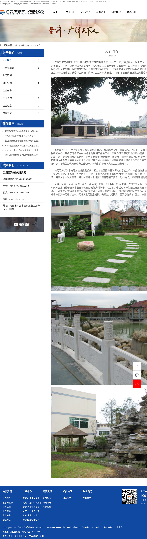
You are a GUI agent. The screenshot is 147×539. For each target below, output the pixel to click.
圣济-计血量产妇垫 (31, 511)
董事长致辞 (8, 68)
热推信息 (7, 532)
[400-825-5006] (137, 366)
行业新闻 (47, 507)
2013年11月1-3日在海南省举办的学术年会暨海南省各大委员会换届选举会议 (23, 150)
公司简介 (7, 60)
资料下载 (7, 113)
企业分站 (16, 532)
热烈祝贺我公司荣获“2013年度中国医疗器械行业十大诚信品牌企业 (23, 141)
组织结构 (7, 83)
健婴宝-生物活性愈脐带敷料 (32, 520)
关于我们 (70, 12)
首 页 (17, 45)
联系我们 (131, 12)
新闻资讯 (101, 12)
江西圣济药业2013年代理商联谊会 (19, 136)
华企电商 (119, 527)
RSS (33, 532)
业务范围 (7, 75)
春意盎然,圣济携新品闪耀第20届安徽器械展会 (23, 131)
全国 (42, 536)
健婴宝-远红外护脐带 (32, 502)
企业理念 (7, 105)
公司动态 (47, 498)
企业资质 (7, 98)
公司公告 (47, 502)
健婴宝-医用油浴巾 (31, 498)
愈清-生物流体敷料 (31, 515)
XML (39, 532)
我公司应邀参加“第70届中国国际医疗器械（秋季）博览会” (23, 155)
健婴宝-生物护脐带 (31, 507)
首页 (55, 12)
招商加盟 (116, 12)
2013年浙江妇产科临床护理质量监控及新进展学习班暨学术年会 (23, 145)
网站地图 (26, 532)
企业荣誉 (7, 90)
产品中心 (85, 12)
